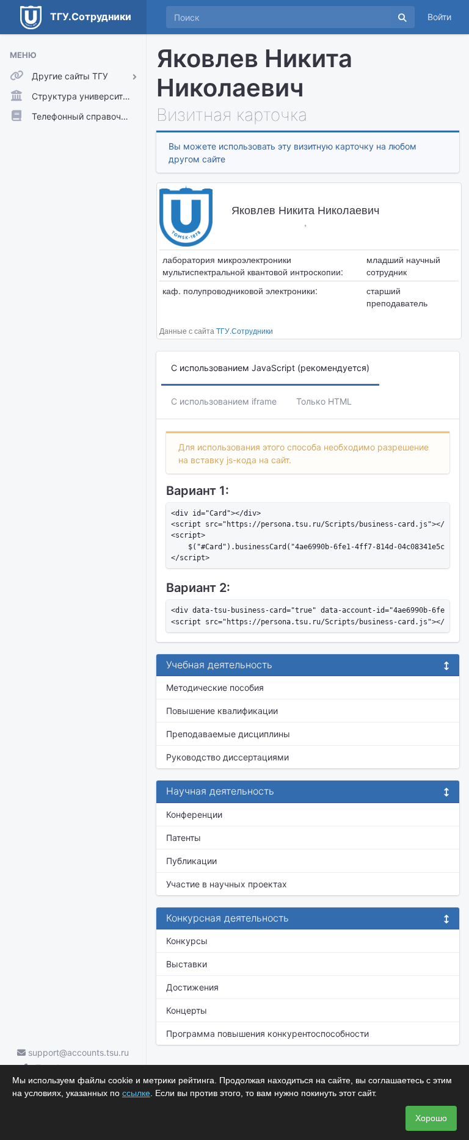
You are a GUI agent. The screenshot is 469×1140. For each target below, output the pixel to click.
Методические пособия (215, 687)
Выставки (186, 964)
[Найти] (402, 17)
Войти (439, 17)
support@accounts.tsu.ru (77, 1052)
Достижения (192, 987)
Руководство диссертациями (227, 757)
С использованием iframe (224, 401)
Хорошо (431, 1118)
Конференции (194, 814)
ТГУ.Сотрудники (244, 330)
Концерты (186, 1010)
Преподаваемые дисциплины (228, 734)
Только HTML (324, 401)
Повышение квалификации (222, 710)
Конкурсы (187, 941)
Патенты (183, 837)
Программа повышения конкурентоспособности (267, 1033)
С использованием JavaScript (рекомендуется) (270, 368)
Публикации (191, 861)
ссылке (136, 1093)
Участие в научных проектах (226, 884)
